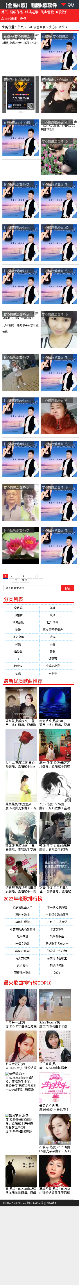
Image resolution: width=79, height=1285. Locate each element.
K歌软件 (62, 12)
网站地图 (52, 1203)
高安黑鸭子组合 (57, 629)
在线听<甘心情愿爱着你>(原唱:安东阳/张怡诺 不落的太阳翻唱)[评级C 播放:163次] (56, 36)
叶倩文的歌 (22, 943)
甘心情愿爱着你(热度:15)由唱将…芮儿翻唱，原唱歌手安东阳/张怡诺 (17, 271)
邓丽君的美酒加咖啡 (22, 929)
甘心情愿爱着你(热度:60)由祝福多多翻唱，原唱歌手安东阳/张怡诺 (18, 357)
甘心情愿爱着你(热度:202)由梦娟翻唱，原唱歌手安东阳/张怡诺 (56, 530)
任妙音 (22, 651)
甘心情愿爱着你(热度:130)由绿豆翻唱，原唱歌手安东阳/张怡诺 (56, 271)
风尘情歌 (47, 12)
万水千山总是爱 (57, 922)
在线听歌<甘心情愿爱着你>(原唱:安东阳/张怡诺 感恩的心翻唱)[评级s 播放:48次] (56, 79)
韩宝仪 (22, 666)
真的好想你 (22, 922)
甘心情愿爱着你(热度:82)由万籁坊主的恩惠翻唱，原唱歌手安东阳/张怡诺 (17, 400)
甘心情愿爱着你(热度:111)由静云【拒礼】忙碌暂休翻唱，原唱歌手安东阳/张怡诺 (18, 184)
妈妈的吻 (57, 929)
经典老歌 (31, 12)
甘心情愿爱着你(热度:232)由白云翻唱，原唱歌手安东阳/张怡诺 (18, 487)
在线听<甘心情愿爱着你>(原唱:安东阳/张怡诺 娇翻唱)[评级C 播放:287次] (18, 79)
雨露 (57, 644)
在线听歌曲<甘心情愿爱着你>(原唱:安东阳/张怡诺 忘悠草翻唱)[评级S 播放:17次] (18, 122)
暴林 (57, 651)
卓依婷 (22, 608)
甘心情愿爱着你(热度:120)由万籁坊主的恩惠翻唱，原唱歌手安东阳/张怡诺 (56, 400)
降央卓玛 (22, 637)
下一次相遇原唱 (57, 907)
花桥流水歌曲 (22, 972)
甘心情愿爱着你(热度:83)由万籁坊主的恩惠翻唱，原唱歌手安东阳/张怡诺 (17, 444)
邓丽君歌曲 (9, 18)
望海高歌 (22, 622)
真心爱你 (22, 965)
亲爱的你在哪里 (57, 958)
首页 (4, 12)
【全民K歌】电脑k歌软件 (30, 5)
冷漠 (57, 637)
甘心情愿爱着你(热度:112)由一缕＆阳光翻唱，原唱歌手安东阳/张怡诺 (56, 122)
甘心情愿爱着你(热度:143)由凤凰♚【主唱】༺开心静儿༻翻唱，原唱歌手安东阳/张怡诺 (18, 314)
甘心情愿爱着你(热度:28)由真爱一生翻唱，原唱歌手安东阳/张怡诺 (18, 227)
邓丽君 (22, 615)
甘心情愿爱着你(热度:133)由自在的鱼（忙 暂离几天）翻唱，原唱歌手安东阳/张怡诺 (56, 184)
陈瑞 (22, 629)
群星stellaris (22, 951)
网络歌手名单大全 (57, 943)
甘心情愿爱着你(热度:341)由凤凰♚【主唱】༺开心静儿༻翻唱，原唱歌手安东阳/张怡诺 (56, 314)
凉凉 (57, 972)
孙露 (22, 644)
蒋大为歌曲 (22, 958)
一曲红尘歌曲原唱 (57, 914)
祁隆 (57, 608)
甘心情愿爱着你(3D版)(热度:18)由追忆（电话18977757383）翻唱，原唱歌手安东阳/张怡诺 (56, 227)
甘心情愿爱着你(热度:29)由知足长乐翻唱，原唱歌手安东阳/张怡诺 (56, 141)
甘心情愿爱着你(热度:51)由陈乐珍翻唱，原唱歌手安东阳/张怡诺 (56, 487)
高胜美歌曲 (22, 914)
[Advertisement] (39, 1245)
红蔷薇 (57, 658)
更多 (23, 18)
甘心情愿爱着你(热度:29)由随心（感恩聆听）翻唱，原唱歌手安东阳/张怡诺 (56, 444)
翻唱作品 (16, 12)
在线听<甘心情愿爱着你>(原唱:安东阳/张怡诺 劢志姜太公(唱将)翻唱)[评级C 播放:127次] (18, 36)
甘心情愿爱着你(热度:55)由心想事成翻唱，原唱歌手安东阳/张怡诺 (18, 530)
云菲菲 (57, 673)
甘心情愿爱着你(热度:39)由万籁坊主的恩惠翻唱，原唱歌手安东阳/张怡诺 (56, 357)
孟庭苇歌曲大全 (22, 907)
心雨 (22, 673)
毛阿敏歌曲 (57, 936)
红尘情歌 (57, 622)
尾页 (24, 580)
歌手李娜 (22, 936)
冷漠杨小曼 (57, 666)
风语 (57, 615)
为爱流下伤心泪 (57, 951)
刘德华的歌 (57, 965)
